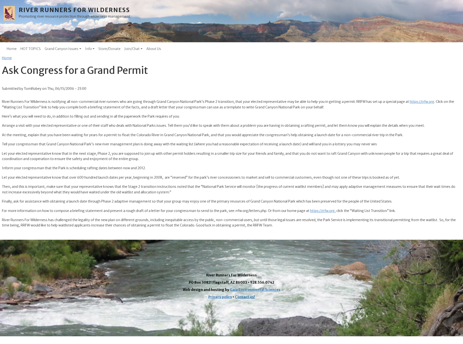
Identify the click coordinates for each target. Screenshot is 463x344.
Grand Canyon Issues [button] (61, 49)
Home (12, 49)
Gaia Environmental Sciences (255, 290)
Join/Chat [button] (132, 49)
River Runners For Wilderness (74, 10)
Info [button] (88, 49)
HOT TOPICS (30, 49)
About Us (153, 49)
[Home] (11, 13)
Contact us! (245, 297)
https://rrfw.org (422, 101)
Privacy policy (220, 297)
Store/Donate (109, 49)
